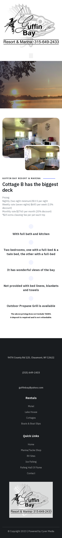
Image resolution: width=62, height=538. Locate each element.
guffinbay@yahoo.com (31, 387)
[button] (31, 55)
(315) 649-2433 (31, 372)
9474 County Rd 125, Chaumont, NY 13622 (31, 357)
